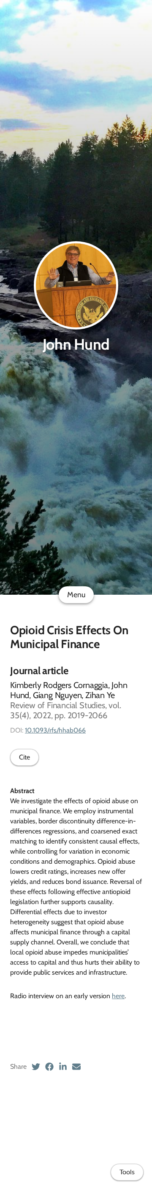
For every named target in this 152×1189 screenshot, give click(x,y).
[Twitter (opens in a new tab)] (36, 1066)
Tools (127, 1172)
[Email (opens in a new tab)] (76, 1066)
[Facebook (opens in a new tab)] (49, 1066)
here (118, 996)
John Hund (76, 344)
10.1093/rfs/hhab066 (55, 730)
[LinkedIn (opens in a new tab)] (63, 1066)
